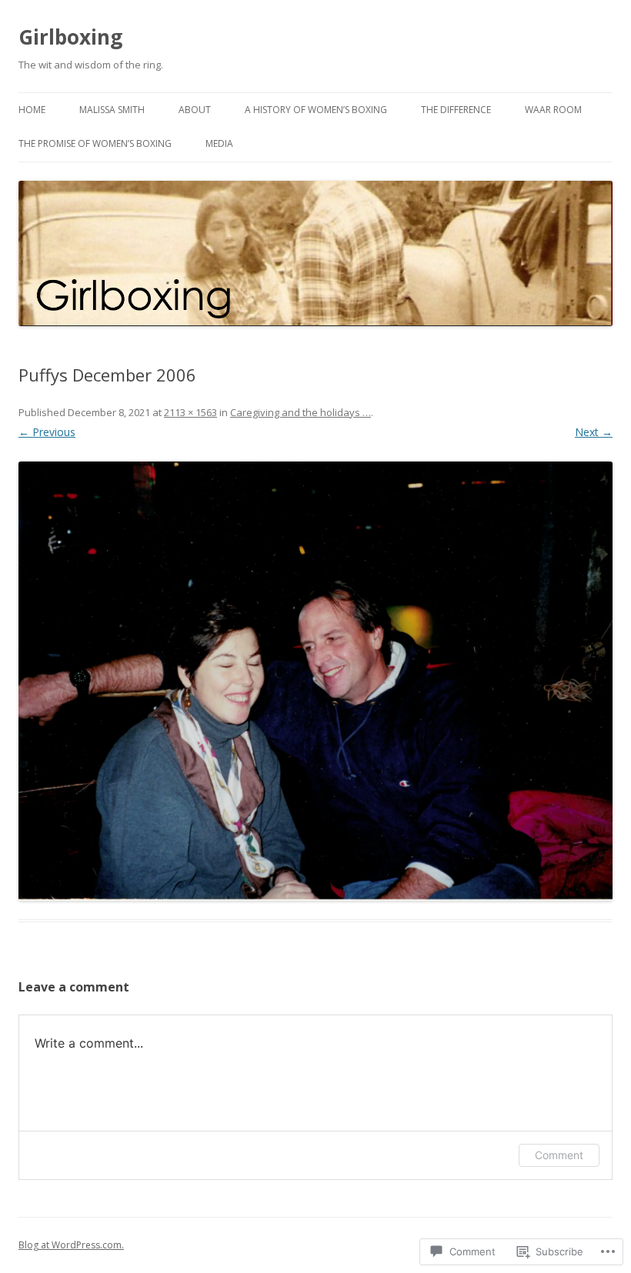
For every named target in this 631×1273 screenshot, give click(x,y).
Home (31, 109)
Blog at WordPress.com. (71, 1244)
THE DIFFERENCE (456, 109)
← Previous (46, 432)
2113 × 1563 (190, 412)
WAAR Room (553, 109)
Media (219, 143)
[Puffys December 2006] (315, 681)
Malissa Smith (112, 109)
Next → (594, 432)
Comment (559, 1154)
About (195, 109)
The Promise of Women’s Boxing (95, 143)
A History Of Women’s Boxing (316, 109)
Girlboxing (70, 37)
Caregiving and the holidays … (300, 412)
